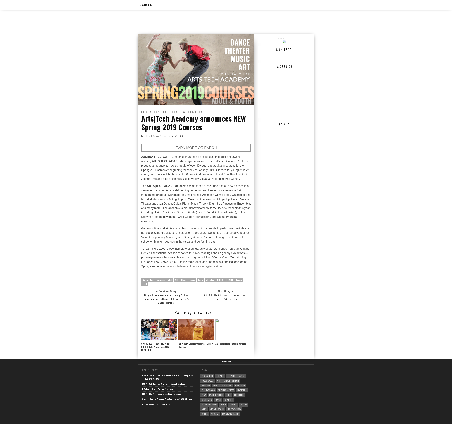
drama (205, 414)
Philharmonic (208, 390)
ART (176, 280)
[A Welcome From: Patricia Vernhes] (233, 339)
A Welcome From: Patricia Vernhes (230, 343)
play (204, 394)
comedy (233, 404)
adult (170, 280)
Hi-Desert (242, 390)
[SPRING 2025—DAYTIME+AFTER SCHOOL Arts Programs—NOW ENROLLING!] (159, 339)
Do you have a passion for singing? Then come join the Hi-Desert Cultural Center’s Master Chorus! (166, 299)
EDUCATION (150, 112)
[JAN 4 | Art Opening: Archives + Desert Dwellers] (196, 339)
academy (161, 280)
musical (215, 414)
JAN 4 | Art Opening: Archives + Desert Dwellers (195, 345)
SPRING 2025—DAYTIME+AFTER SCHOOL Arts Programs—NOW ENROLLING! (155, 347)
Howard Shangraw (222, 385)
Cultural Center (226, 390)
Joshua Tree (207, 375)
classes (192, 280)
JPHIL (228, 394)
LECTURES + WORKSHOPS (182, 112)
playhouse (240, 385)
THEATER (229, 280)
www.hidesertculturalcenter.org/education (196, 266)
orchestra (207, 399)
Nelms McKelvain (209, 404)
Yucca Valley (207, 380)
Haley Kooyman (234, 409)
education (210, 280)
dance (200, 280)
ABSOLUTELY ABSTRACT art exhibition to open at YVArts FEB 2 (226, 297)
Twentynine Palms (230, 414)
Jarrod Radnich (231, 380)
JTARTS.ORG (146, 5)
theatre (239, 280)
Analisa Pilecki (216, 394)
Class (183, 280)
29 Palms (206, 385)
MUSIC (220, 280)
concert (229, 399)
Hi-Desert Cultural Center (155, 136)
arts (204, 409)
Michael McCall (217, 409)
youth (145, 284)
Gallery (243, 404)
